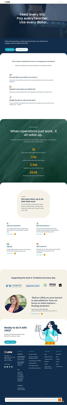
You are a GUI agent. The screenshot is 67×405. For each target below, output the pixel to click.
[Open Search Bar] (59, 1)
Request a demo (22, 49)
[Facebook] (5, 366)
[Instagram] (9, 366)
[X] (7, 366)
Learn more (10, 49)
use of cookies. (54, 399)
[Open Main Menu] (62, 2)
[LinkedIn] (11, 366)
